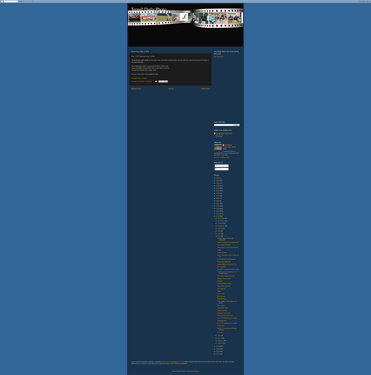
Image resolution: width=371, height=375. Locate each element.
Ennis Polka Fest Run (223, 245)
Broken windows (222, 310)
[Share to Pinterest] (167, 81)
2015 (218, 206)
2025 (218, 180)
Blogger (196, 371)
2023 (218, 185)
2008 (218, 351)
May (219, 236)
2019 (218, 196)
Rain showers (221, 267)
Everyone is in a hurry (224, 313)
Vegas (219, 291)
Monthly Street (221, 299)
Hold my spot (221, 296)
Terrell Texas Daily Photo (224, 133)
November (221, 221)
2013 (218, 211)
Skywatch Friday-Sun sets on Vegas (228, 269)
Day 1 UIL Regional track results (227, 323)
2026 (218, 178)
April (219, 335)
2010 (218, 346)
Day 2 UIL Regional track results (227, 318)
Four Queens (221, 288)
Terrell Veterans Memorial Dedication (225, 239)
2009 (218, 349)
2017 (218, 201)
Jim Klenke (228, 145)
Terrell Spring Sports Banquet (226, 259)
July (219, 231)
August (220, 228)
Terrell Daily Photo (148, 9)
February (221, 340)
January (220, 343)
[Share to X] (163, 81)
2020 (218, 193)
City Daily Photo (219, 56)
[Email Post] (156, 81)
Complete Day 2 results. (139, 78)
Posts (218, 165)
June (219, 233)
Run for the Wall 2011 (223, 261)
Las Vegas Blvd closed (224, 283)
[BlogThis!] (161, 81)
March (220, 338)
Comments (219, 169)
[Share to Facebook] (165, 81)
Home (171, 89)
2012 (218, 213)
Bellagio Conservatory (224, 278)
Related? (220, 281)
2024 (218, 183)
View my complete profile (221, 157)
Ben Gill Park (219, 135)
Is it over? (220, 332)
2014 (218, 208)
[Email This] (159, 81)
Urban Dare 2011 (222, 308)
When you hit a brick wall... (225, 315)
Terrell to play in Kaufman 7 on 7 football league (227, 272)
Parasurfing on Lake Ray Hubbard (227, 247)
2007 (218, 354)
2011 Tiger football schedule (225, 276)
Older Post (205, 89)
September (221, 226)
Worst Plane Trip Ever (224, 286)
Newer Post (136, 89)
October (220, 223)
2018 (218, 198)
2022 (218, 188)
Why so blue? (221, 305)
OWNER (176, 363)
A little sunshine (222, 252)
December (221, 218)
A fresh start (221, 325)
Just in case (221, 293)
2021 (218, 190)
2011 (217, 216)
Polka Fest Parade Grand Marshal (227, 242)
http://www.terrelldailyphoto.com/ (173, 361)
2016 (218, 203)
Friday (219, 250)
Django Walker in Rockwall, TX (226, 264)
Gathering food (221, 320)
